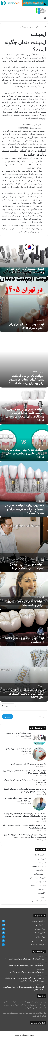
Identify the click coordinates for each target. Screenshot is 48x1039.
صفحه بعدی (10, 706)
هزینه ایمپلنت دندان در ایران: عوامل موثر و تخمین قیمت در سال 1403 (26, 693)
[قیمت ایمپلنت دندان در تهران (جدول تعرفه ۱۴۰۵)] (39, 754)
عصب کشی (40, 889)
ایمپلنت (42, 862)
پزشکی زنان (40, 870)
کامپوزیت (41, 893)
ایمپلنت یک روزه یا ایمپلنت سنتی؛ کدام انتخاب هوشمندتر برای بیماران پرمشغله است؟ (26, 379)
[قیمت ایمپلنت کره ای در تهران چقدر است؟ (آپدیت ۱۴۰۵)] (39, 739)
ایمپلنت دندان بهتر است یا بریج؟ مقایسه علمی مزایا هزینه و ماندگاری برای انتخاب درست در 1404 (24, 414)
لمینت (42, 897)
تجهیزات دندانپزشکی (37, 878)
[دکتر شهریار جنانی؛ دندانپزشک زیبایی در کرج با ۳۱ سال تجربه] (39, 804)
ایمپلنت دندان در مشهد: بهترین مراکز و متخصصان (25, 603)
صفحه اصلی (40, 27)
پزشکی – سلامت (38, 866)
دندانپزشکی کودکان (38, 885)
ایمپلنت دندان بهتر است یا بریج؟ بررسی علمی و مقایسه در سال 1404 (24, 453)
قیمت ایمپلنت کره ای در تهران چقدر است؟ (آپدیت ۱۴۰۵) (25, 270)
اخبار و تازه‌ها (40, 855)
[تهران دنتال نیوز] (40, 11)
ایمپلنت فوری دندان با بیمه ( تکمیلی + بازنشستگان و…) (27, 566)
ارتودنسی (41, 859)
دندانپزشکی (30, 27)
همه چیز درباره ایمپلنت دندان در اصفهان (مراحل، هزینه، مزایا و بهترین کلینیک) (24, 508)
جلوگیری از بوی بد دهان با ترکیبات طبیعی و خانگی (28, 764)
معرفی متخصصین (38, 901)
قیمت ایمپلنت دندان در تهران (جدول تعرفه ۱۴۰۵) (26, 325)
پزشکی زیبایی (39, 874)
